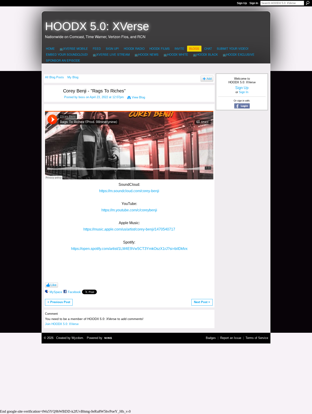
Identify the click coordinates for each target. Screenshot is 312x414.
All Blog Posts (54, 77)
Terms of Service (257, 338)
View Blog (138, 97)
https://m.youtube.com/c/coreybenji (129, 210)
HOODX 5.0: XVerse (97, 26)
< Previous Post (59, 302)
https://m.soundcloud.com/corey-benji (129, 191)
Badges (211, 338)
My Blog (72, 77)
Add (209, 78)
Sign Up (242, 3)
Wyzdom (77, 338)
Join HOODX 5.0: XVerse (62, 324)
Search (307, 3)
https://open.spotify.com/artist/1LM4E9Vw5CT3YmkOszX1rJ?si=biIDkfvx (129, 249)
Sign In (253, 3)
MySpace (56, 292)
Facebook (74, 292)
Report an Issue (230, 338)
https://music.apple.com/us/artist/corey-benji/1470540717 (129, 229)
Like (53, 285)
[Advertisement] (156, 376)
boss (82, 97)
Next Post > (202, 302)
